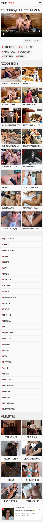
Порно (7, 3)
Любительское (9, 47)
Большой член (26, 47)
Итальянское (9, 51)
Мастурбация (25, 51)
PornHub (21, 56)
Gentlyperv (8, 56)
